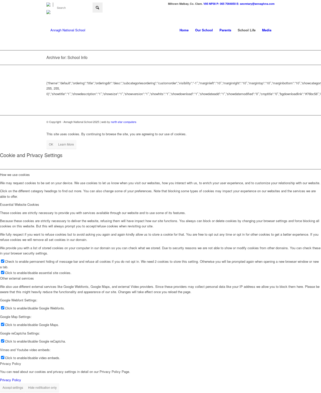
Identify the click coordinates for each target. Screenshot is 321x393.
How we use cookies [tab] (15, 174)
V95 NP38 (209, 4)
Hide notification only (42, 387)
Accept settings (13, 387)
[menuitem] (49, 5)
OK (51, 144)
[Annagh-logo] (65, 30)
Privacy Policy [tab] (10, 363)
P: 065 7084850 (226, 4)
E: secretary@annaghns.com (255, 4)
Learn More (66, 144)
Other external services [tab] (17, 278)
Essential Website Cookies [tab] (19, 204)
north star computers (123, 122)
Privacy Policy (10, 379)
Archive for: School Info (67, 57)
